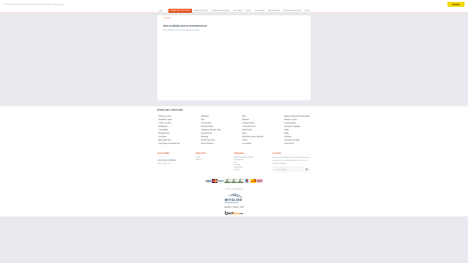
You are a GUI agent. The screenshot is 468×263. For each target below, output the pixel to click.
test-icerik (237, 164)
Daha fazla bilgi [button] (58, 4)
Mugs (286, 133)
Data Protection (238, 167)
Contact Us (199, 159)
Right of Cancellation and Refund (243, 157)
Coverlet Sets (206, 123)
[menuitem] (160, 11)
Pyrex (244, 133)
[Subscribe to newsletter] (307, 169)
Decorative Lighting (292, 126)
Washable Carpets (165, 119)
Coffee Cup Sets (164, 123)
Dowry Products (207, 143)
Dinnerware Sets (164, 116)
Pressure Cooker (290, 119)
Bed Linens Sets (164, 140)
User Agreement (238, 159)
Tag (235, 162)
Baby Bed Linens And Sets (252, 136)
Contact (198, 157)
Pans (244, 116)
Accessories (246, 143)
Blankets (245, 119)
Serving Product (207, 126)
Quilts (286, 130)
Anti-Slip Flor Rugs (291, 140)
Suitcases (287, 136)
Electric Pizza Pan (208, 140)
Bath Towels (247, 130)
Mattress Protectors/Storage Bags (297, 116)
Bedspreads (162, 126)
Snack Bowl (289, 143)
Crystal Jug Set (290, 123)
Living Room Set (248, 126)
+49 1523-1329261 (166, 160)
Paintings (204, 136)
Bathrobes (205, 116)
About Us (237, 169)
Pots (202, 119)
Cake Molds (163, 130)
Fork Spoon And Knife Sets (169, 143)
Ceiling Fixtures (248, 123)
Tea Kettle (162, 136)
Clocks (245, 140)
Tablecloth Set (206, 133)
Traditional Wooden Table (211, 130)
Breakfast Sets (163, 133)
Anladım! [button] (456, 4)
